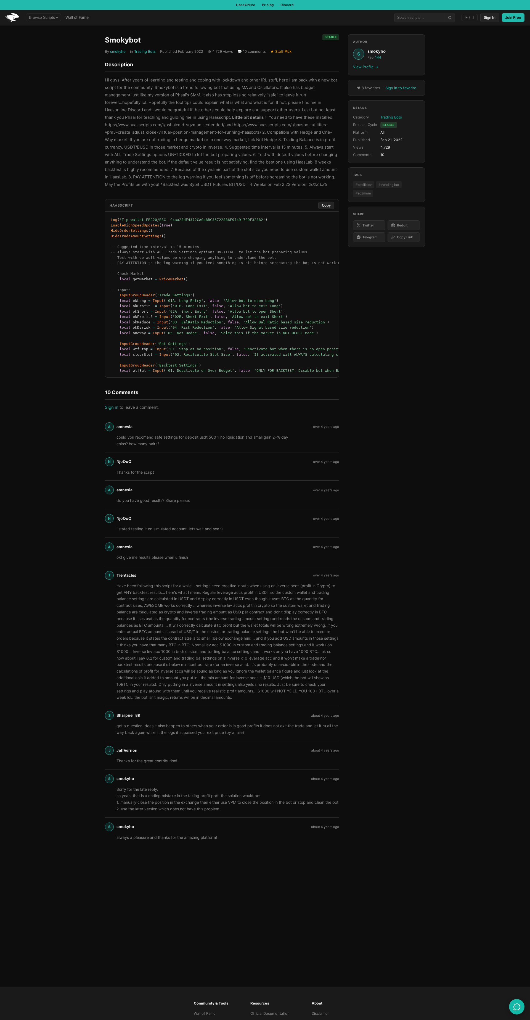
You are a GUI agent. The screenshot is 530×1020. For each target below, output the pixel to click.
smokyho (118, 51)
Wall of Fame (77, 17)
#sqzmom (363, 193)
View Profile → (365, 67)
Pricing (268, 5)
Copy (326, 205)
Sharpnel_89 (128, 715)
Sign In (489, 17)
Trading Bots (145, 51)
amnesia (124, 426)
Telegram (370, 237)
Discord (287, 5)
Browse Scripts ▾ (43, 17)
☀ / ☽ (470, 17)
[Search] (450, 17)
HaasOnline (245, 5)
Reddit (402, 225)
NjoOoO (123, 461)
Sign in (111, 407)
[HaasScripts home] (12, 17)
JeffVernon (126, 750)
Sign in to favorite (401, 88)
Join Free (513, 17)
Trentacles (126, 575)
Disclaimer (320, 1013)
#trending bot (388, 185)
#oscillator (364, 185)
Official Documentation (270, 1013)
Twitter (368, 225)
